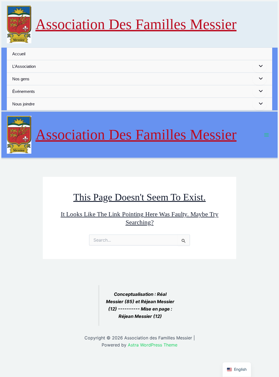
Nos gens (20, 79)
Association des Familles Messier (135, 24)
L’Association (24, 66)
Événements (23, 91)
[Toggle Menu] (259, 66)
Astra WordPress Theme (152, 345)
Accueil (18, 53)
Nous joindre (23, 104)
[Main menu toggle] (266, 135)
